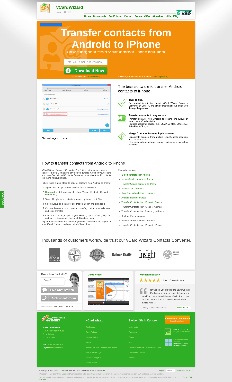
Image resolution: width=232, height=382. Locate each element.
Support (132, 358)
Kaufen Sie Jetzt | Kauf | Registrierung (101, 347)
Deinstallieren (91, 363)
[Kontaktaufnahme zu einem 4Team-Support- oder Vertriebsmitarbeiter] (59, 279)
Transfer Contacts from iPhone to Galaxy (141, 202)
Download (50, 192)
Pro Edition (115, 16)
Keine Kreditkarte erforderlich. (178, 320)
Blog (130, 342)
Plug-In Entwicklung (181, 330)
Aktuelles (157, 16)
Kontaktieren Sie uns (137, 352)
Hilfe (168, 16)
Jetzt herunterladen (86, 71)
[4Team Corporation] (41, 24)
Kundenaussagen (150, 274)
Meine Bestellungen (94, 352)
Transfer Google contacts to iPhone (138, 184)
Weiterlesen (182, 308)
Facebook (133, 332)
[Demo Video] (108, 304)
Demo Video (95, 274)
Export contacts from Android (135, 175)
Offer (147, 16)
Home (87, 16)
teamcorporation (56, 348)
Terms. (103, 370)
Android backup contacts (133, 197)
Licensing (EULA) (160, 76)
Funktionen (90, 327)
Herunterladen (92, 337)
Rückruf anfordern (60, 298)
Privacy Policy (93, 76)
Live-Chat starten (60, 290)
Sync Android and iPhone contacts (138, 193)
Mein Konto (133, 327)
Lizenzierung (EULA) (94, 358)
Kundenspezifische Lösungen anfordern (144, 347)
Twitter (131, 337)
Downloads (99, 16)
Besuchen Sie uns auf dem (180, 343)
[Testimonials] (2, 207)
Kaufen (128, 16)
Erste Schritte (91, 332)
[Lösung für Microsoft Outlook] (54, 318)
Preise (138, 16)
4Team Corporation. (60, 370)
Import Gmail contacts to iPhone (137, 179)
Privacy (93, 370)
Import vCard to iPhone (132, 188)
